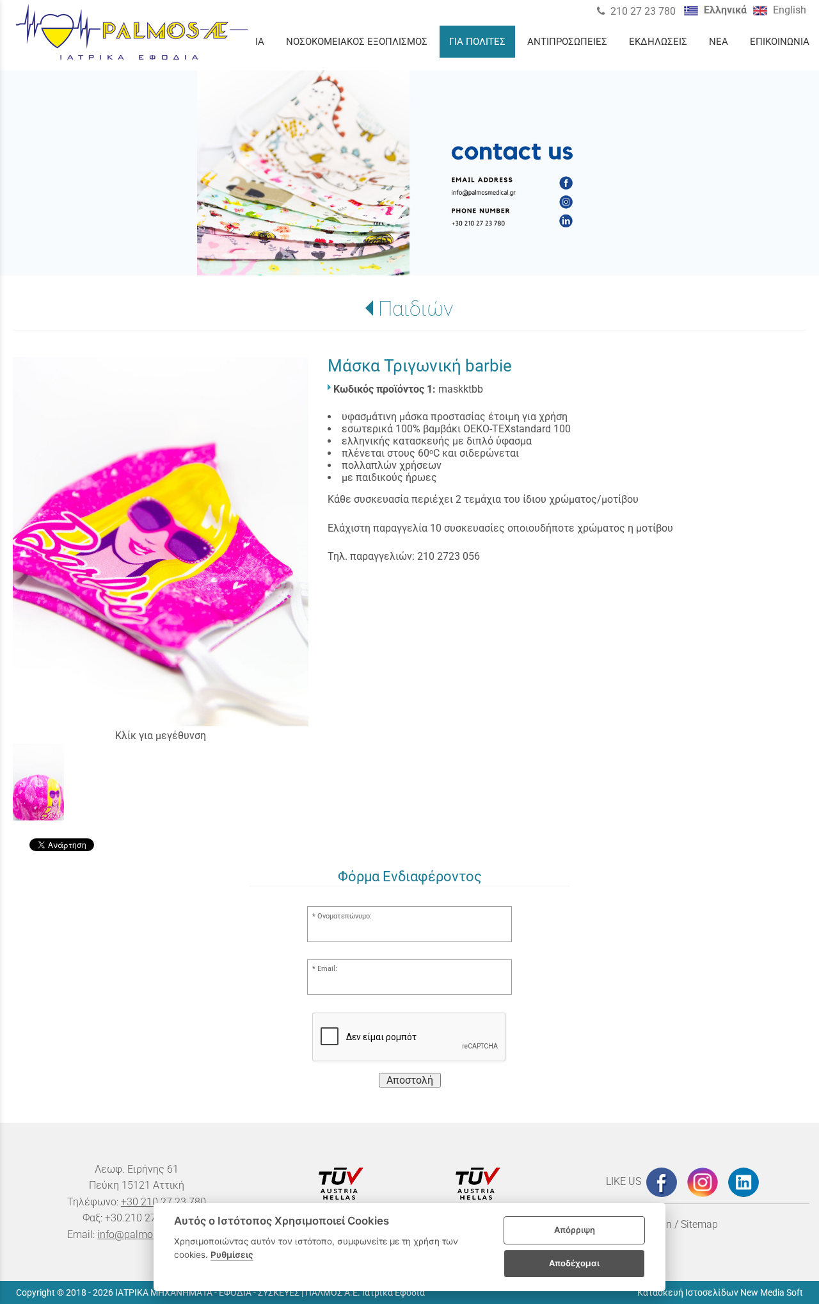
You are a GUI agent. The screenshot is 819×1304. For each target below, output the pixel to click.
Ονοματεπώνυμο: (344, 916)
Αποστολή (409, 1080)
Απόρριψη (574, 1230)
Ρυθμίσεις (232, 1255)
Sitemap (699, 1224)
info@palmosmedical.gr (151, 1234)
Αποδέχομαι (574, 1263)
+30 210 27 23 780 (163, 1202)
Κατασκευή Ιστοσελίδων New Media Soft (720, 1292)
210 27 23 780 (643, 11)
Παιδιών (415, 309)
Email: (327, 969)
